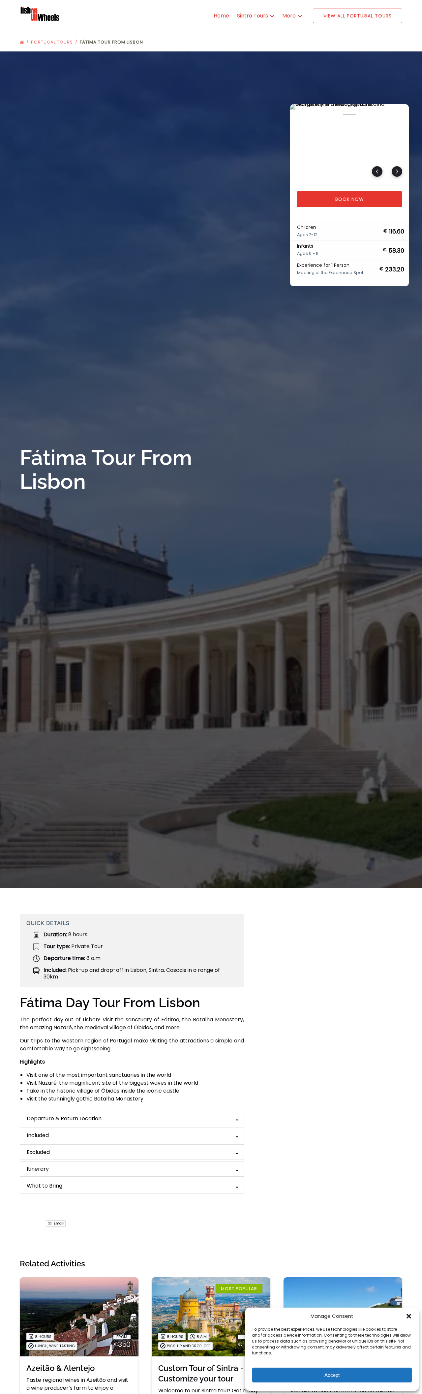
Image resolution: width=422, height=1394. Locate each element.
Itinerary (38, 1169)
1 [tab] (299, 114)
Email (58, 1223)
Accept (332, 1375)
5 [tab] (366, 114)
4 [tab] (349, 114)
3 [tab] (333, 114)
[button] (409, 1316)
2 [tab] (316, 114)
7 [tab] (399, 114)
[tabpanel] (349, 143)
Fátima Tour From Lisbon (112, 42)
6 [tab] (382, 114)
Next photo (397, 171)
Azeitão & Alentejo (60, 1368)
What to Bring (44, 1186)
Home (221, 15)
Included (38, 1135)
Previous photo (377, 171)
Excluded (38, 1152)
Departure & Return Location (64, 1118)
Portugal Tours (52, 42)
